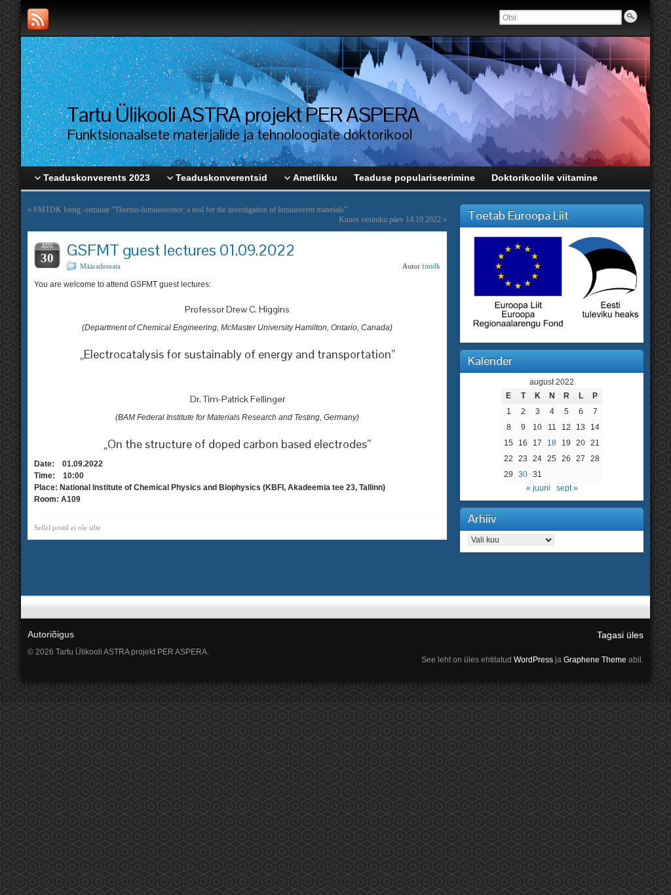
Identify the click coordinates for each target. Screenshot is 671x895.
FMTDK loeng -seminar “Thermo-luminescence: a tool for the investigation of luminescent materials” (190, 209)
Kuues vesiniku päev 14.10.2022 (390, 219)
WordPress (533, 659)
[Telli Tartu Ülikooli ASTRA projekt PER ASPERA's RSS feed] (38, 19)
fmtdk (431, 266)
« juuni (538, 488)
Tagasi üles (620, 635)
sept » (567, 488)
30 (522, 474)
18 (551, 442)
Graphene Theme (595, 659)
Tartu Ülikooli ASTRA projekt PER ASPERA (243, 114)
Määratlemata (100, 266)
